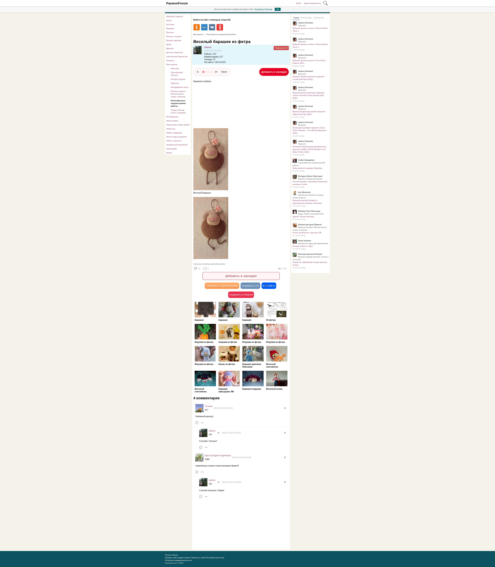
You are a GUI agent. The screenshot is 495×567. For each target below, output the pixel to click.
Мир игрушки (171, 64)
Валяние (170, 32)
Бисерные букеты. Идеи (303, 246)
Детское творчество (174, 52)
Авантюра (175, 68)
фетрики (215, 264)
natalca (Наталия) (305, 23)
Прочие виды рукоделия (176, 137)
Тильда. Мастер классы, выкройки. (178, 111)
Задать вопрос (184, 558)
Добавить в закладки (274, 72)
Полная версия (171, 555)
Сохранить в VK (250, 285)
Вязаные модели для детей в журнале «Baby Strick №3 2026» (309, 113)
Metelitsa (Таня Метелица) (309, 211)
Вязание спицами (173, 36)
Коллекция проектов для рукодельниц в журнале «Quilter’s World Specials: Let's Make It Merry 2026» (309, 149)
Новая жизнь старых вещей (177, 125)
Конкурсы (170, 60)
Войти (298, 3)
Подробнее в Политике (263, 9)
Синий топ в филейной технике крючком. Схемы (310, 263)
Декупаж (169, 48)
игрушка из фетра (201, 264)
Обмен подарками (174, 133)
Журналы (175, 83)
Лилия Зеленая (304, 241)
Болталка (170, 24)
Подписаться (281, 48)
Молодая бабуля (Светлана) (310, 176)
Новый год (170, 129)
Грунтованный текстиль (177, 73)
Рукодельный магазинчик (177, 145)
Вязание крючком (173, 40)
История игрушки (178, 79)
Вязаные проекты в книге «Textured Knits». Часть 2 (311, 29)
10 (199, 268)
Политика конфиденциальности (178, 560)
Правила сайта (171, 558)
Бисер (168, 20)
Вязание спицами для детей (310, 179)
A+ (216, 71)
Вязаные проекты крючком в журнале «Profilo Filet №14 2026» (308, 78)
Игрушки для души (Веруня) (310, 224)
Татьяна (209, 406)
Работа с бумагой (173, 141)
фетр (222, 264)
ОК (278, 9)
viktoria (207, 47)
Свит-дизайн (171, 149)
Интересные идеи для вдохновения (313, 243)
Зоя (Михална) (304, 192)
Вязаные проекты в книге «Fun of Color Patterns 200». (309, 61)
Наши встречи (172, 121)
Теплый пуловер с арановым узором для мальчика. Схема (310, 182)
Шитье (169, 153)
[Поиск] (325, 3)
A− (198, 71)
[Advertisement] (239, 106)
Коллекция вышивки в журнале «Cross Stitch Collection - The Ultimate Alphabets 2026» (309, 130)
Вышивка (170, 28)
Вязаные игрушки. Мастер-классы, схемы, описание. (178, 94)
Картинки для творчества (176, 56)
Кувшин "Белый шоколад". (304, 216)
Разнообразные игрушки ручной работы (178, 103)
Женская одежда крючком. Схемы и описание (310, 258)
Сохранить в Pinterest (241, 294)
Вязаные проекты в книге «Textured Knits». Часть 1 (311, 45)
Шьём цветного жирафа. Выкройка (307, 168)
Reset (224, 71)
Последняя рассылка (215, 558)
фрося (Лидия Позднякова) (218, 455)
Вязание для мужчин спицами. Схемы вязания (308, 196)
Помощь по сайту (198, 558)
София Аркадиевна (306, 160)
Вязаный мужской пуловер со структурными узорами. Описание (307, 201)
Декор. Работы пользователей (311, 214)
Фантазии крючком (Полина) (310, 254)
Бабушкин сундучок (174, 16)
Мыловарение (172, 117)
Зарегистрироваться (312, 3)
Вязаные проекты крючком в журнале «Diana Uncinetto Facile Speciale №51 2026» (308, 95)
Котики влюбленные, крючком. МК (307, 233)
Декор (168, 44)
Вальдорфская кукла (179, 87)
